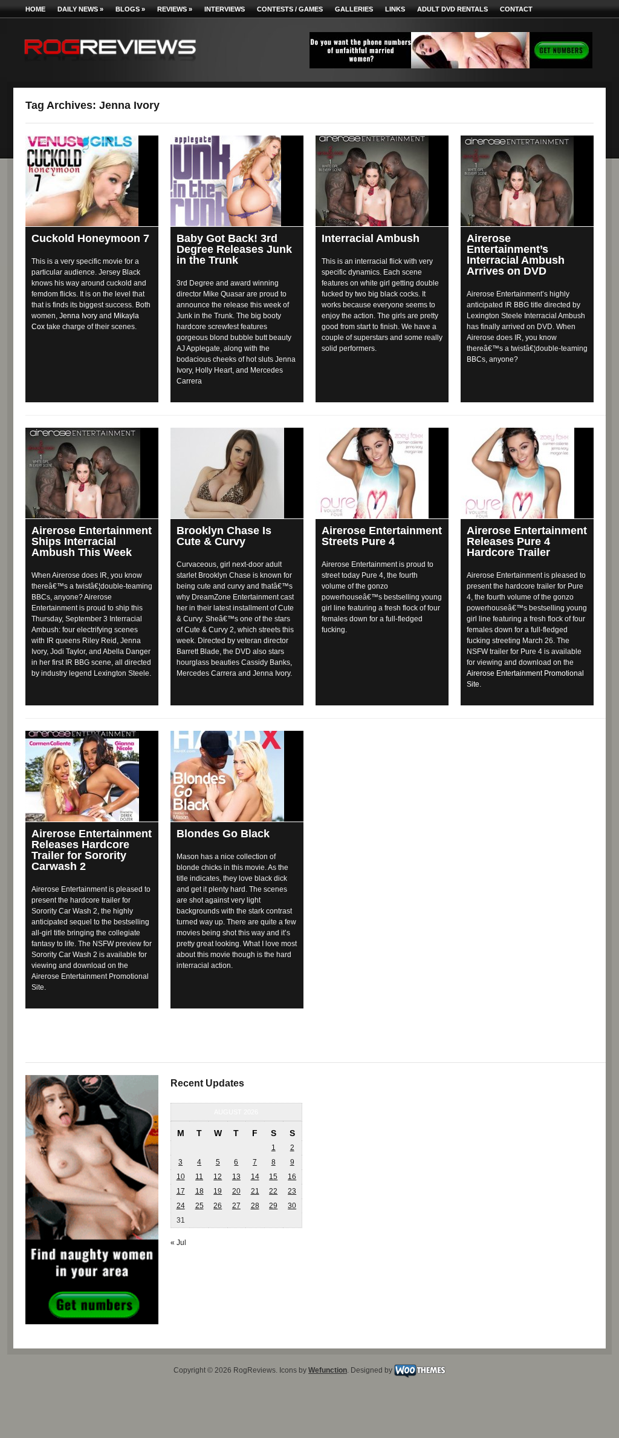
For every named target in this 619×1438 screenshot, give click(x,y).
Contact (516, 9)
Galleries (354, 9)
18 (199, 1191)
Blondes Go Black (223, 834)
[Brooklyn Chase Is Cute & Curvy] (236, 473)
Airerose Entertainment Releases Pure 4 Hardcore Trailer (527, 541)
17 (181, 1191)
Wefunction (327, 1370)
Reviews (174, 9)
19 (217, 1191)
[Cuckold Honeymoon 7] (91, 181)
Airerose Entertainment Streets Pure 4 (382, 536)
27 (236, 1205)
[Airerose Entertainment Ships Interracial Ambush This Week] (91, 473)
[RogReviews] (110, 63)
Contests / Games (290, 9)
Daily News (80, 9)
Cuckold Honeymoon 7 (90, 238)
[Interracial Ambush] (382, 181)
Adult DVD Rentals (452, 9)
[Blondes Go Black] (236, 776)
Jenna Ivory (78, 316)
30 (292, 1205)
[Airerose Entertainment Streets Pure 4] (382, 473)
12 (217, 1176)
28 (255, 1205)
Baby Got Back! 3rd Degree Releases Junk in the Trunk (234, 249)
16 (292, 1176)
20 (236, 1191)
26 (217, 1205)
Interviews (224, 9)
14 (255, 1176)
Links (395, 9)
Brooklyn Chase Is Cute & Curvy (224, 536)
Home (35, 9)
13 (236, 1176)
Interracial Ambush (371, 238)
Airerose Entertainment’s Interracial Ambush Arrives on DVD (516, 254)
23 (292, 1191)
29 (273, 1205)
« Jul (178, 1242)
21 (255, 1191)
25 (199, 1205)
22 (273, 1191)
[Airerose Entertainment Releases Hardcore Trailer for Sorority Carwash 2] (91, 776)
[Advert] (451, 66)
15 (273, 1176)
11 (199, 1176)
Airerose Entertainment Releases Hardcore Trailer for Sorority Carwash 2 (91, 850)
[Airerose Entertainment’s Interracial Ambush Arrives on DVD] (527, 181)
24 (181, 1205)
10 (181, 1176)
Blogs (130, 9)
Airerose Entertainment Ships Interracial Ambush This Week (91, 541)
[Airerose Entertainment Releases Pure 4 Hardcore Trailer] (527, 473)
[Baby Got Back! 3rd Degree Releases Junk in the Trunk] (236, 181)
